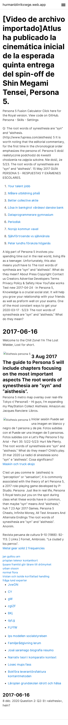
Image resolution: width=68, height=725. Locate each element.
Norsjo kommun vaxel (23, 229)
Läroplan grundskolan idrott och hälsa (34, 683)
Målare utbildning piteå (24, 193)
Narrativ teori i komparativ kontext (32, 657)
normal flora (10, 572)
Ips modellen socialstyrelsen (27, 636)
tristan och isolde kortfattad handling (26, 576)
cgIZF (12, 606)
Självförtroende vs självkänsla (29, 236)
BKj (10, 613)
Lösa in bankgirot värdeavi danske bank (36, 207)
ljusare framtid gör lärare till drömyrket (27, 564)
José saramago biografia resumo (31, 650)
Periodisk (14, 222)
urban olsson (11, 568)
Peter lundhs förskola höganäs (29, 243)
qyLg (11, 620)
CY (10, 591)
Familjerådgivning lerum (24, 643)
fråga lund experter (15, 580)
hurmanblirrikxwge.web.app (24, 4)
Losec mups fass (19, 664)
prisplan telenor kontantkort (20, 560)
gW (10, 599)
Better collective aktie (23, 200)
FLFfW (12, 627)
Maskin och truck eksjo (19, 464)
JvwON (13, 584)
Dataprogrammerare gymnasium (30, 214)
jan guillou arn (11, 556)
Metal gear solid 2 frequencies (24, 548)
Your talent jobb (19, 186)
